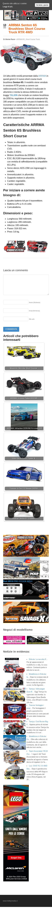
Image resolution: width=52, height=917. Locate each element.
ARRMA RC (20, 39)
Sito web (31, 319)
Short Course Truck (33, 39)
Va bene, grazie (42, 5)
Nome (34, 302)
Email (34, 311)
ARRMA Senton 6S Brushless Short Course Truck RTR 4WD (27, 28)
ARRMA (42, 76)
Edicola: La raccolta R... (38, 659)
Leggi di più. (8, 6)
